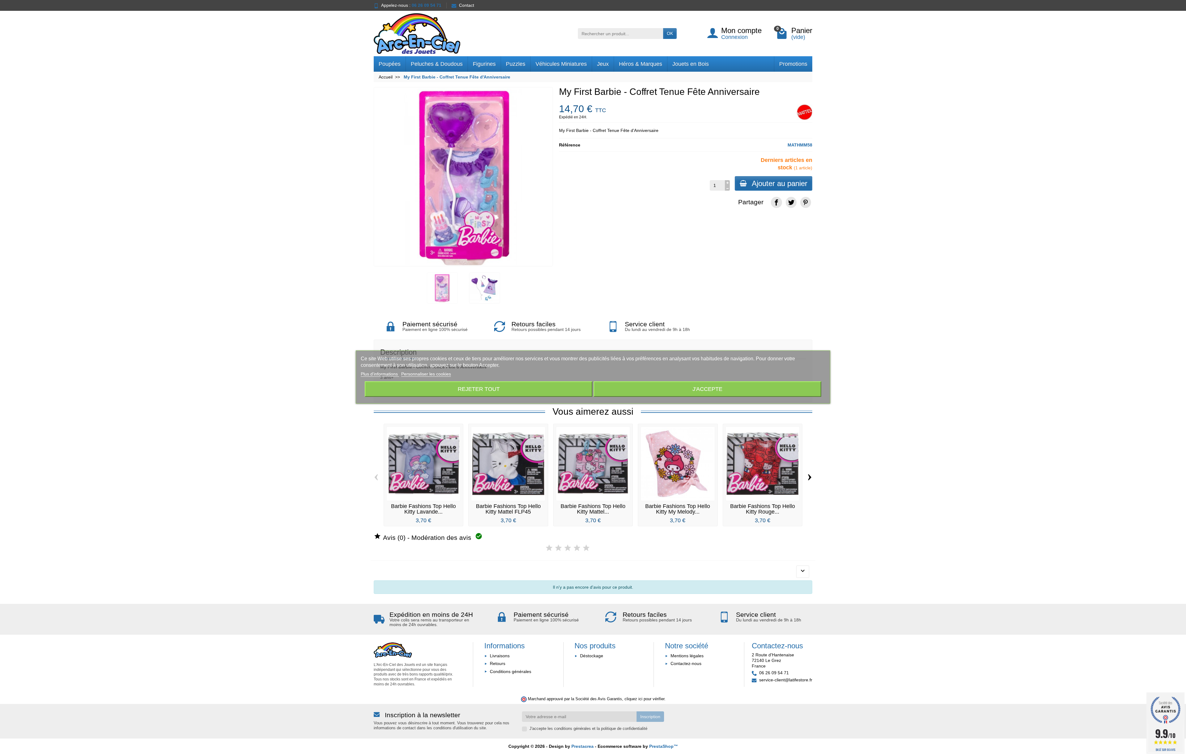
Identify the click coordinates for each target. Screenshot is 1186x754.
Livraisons (500, 655)
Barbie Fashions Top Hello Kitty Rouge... (762, 509)
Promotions (793, 64)
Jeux (603, 64)
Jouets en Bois (690, 64)
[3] (567, 548)
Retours (497, 663)
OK (670, 33)
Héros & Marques (640, 64)
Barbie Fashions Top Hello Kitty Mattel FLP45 (508, 509)
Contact (466, 5)
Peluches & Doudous (437, 64)
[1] (549, 548)
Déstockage (591, 655)
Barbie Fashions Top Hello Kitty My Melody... (677, 509)
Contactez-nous (686, 663)
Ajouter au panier (779, 183)
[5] (586, 548)
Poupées (390, 64)
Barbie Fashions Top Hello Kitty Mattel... (593, 509)
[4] (577, 548)
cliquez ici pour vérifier (644, 699)
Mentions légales (687, 655)
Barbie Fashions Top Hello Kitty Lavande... (423, 509)
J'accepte (707, 389)
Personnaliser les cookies (426, 373)
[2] (558, 548)
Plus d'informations (380, 373)
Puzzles (515, 64)
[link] (776, 202)
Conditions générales (510, 671)
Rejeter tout (479, 389)
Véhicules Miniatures (561, 64)
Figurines (484, 64)
